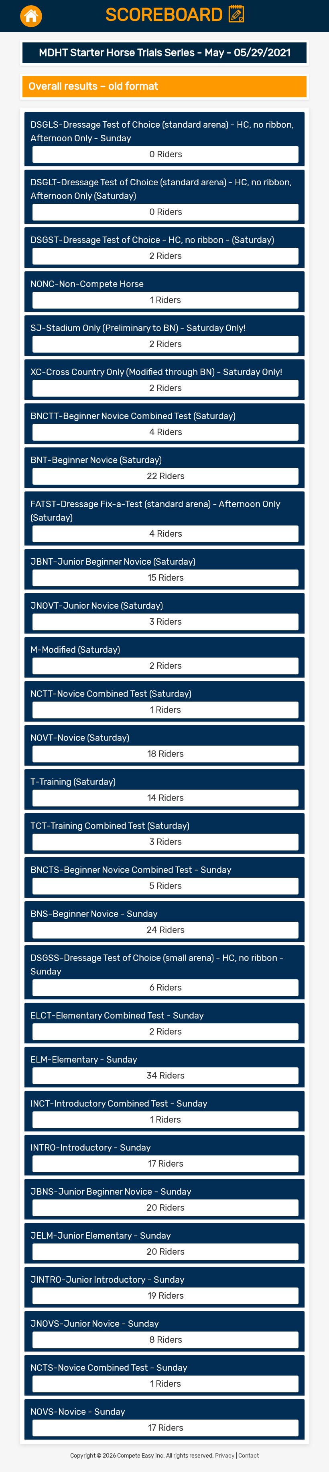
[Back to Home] (31, 16)
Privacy (225, 1455)
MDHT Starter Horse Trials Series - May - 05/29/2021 (164, 52)
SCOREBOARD (166, 15)
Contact (248, 1455)
